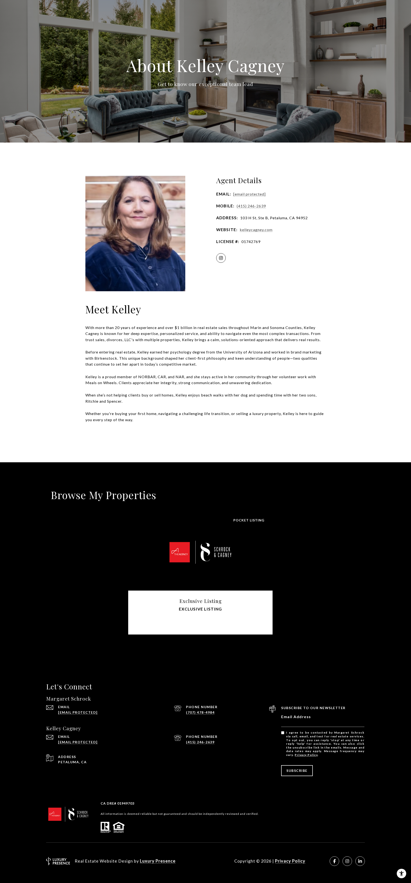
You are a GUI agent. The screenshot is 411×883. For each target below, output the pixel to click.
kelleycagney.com (256, 229)
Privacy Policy (306, 755)
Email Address (296, 716)
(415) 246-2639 (251, 206)
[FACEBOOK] (334, 861)
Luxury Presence (158, 861)
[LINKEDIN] (360, 861)
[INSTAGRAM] (221, 258)
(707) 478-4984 (200, 712)
